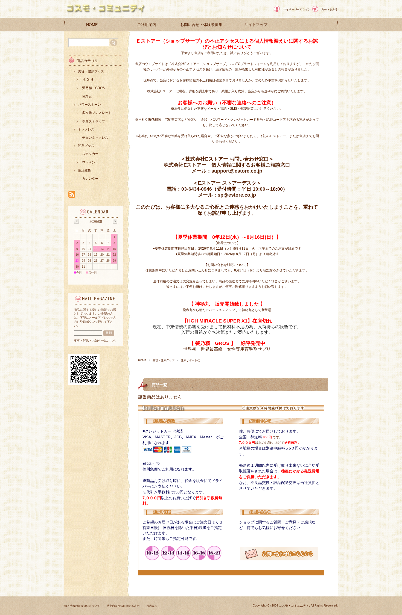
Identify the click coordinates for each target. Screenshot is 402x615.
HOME (92, 25)
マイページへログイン (297, 9)
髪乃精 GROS (93, 88)
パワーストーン (89, 105)
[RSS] (71, 195)
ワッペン (88, 162)
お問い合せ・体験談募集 (201, 25)
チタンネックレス (95, 138)
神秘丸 (87, 97)
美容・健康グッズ (163, 360)
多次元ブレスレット (97, 113)
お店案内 (151, 605)
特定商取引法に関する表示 (123, 605)
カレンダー (90, 179)
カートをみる (329, 9)
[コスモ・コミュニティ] (105, 13)
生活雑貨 (84, 170)
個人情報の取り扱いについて (82, 605)
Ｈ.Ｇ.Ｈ (88, 79)
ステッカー (90, 154)
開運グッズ (86, 145)
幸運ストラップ (93, 121)
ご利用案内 (146, 25)
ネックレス (86, 129)
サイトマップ (255, 25)
